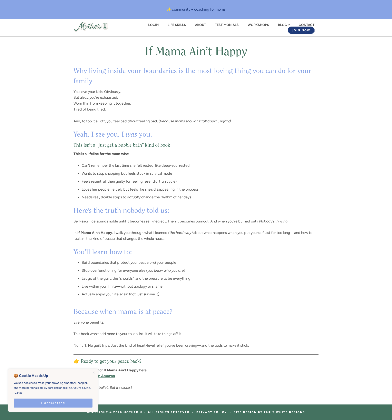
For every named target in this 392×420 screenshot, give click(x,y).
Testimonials (227, 25)
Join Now (301, 30)
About (200, 25)
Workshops (258, 25)
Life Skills (177, 25)
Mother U (91, 27)
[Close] (93, 372)
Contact (306, 25)
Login (153, 25)
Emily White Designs (284, 412)
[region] (53, 390)
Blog (282, 25)
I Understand (53, 403)
